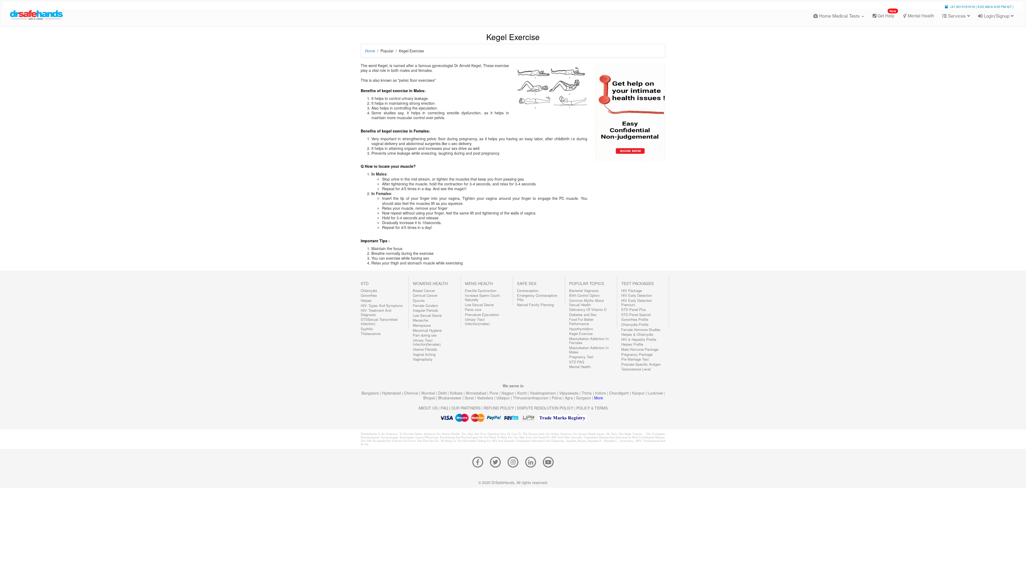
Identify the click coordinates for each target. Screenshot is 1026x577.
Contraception (527, 290)
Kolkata (457, 393)
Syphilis (367, 328)
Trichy (587, 393)
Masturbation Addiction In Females (589, 340)
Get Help (886, 14)
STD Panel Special (636, 314)
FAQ (444, 408)
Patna (557, 397)
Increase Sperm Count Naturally (482, 297)
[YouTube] (548, 461)
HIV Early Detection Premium (636, 302)
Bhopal (429, 397)
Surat (470, 397)
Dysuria (419, 300)
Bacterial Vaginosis (584, 290)
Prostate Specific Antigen (641, 364)
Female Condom (425, 305)
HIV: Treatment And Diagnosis (376, 312)
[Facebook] (479, 461)
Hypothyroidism (581, 328)
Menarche (420, 320)
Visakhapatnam (543, 393)
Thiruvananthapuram (531, 397)
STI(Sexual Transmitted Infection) (379, 321)
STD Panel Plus (633, 309)
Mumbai (428, 393)
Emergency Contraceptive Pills (537, 297)
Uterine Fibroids (425, 349)
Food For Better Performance (581, 321)
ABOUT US (427, 408)
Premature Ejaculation (482, 314)
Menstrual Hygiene (427, 330)
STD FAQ (576, 361)
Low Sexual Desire (427, 315)
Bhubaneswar (450, 397)
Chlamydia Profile (634, 324)
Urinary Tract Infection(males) (477, 321)
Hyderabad (392, 393)
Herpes (366, 300)
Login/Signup (996, 15)
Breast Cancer (424, 290)
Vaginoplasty (423, 359)
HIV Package (631, 290)
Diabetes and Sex (583, 314)
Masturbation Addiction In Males (589, 349)
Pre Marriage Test (635, 359)
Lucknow (656, 393)
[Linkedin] (532, 461)
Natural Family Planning (535, 304)
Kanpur (639, 393)
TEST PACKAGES (637, 283)
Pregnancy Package (636, 354)
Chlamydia (369, 290)
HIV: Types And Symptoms (382, 305)
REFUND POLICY (499, 408)
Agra (569, 397)
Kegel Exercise (581, 333)
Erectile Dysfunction (480, 290)
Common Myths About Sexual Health (586, 302)
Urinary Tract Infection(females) (427, 342)
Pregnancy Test (581, 356)
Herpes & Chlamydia (637, 334)
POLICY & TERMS (592, 408)
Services (957, 15)
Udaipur (503, 397)
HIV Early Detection (636, 295)
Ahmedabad (476, 393)
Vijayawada (569, 393)
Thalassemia (370, 333)
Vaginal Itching (424, 354)
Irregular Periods (425, 310)
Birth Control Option (584, 295)
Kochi (522, 393)
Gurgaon (584, 397)
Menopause (422, 325)
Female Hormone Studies (640, 329)
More (598, 397)
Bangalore (371, 393)
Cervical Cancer (425, 295)
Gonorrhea (369, 295)
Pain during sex (425, 335)
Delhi (443, 393)
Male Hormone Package (639, 349)
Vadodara (485, 397)
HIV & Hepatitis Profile (638, 339)
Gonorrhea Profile (634, 319)
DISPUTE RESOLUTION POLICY (545, 408)
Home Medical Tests (839, 15)
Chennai (411, 393)
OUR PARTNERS (465, 408)
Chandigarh (619, 393)
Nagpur (508, 393)
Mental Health (920, 16)
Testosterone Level (636, 369)
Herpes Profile (632, 344)
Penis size (473, 309)
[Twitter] (497, 461)
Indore (601, 393)
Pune (494, 393)
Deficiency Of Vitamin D (588, 309)
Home (370, 50)
